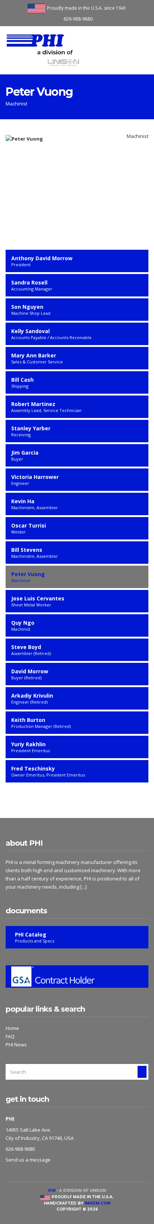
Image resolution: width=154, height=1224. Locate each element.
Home (12, 1028)
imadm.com (97, 1203)
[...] (83, 886)
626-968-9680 (78, 19)
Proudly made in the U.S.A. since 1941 (86, 8)
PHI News (16, 1044)
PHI (51, 1190)
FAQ (10, 1036)
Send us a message (28, 1159)
